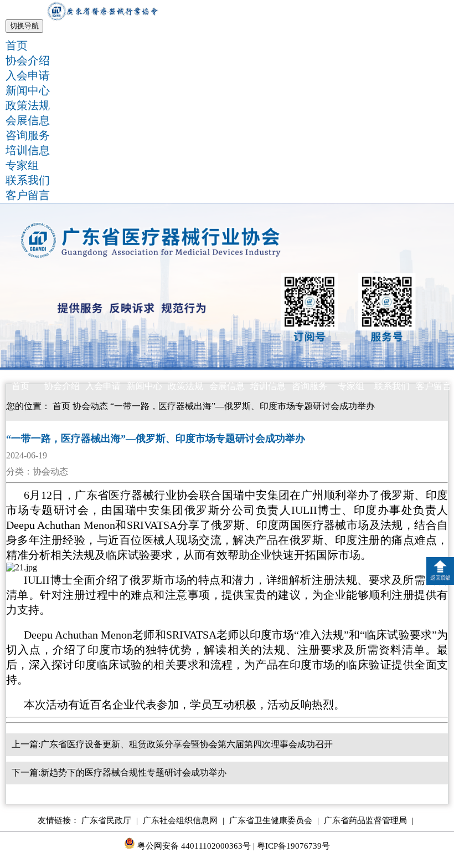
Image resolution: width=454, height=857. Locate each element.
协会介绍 (28, 60)
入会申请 (28, 75)
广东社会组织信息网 (183, 820)
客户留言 (28, 195)
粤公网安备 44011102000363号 (193, 845)
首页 (17, 45)
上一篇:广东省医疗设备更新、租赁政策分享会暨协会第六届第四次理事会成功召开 (172, 744)
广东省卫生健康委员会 (274, 820)
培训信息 (28, 150)
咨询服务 (28, 135)
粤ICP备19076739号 (293, 845)
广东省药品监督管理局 (369, 820)
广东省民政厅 (109, 820)
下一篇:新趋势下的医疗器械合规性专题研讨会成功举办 (119, 772)
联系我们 (28, 180)
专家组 (22, 165)
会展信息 (28, 120)
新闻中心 (28, 90)
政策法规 (28, 105)
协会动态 (90, 406)
